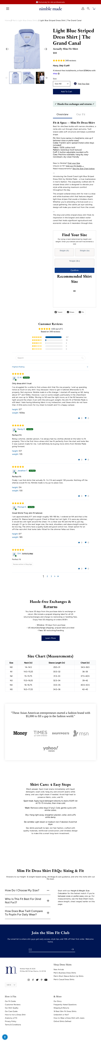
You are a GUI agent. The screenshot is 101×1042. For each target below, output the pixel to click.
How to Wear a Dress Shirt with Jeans (69, 1018)
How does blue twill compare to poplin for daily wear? (24, 912)
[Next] (45, 49)
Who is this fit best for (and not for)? (23, 900)
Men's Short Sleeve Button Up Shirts (68, 976)
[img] (18, 374)
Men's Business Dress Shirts (65, 973)
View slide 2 (14, 69)
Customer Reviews (12, 1004)
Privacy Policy (10, 1021)
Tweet (59, 312)
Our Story (58, 1001)
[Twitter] (37, 980)
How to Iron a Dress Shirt (15, 1015)
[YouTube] (45, 980)
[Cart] (94, 8)
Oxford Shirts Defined (62, 1021)
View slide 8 (35, 69)
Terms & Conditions (13, 1025)
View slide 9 (39, 69)
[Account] (83, 8)
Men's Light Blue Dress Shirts (25, 20)
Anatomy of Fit (11, 1018)
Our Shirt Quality (11, 1008)
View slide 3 (18, 69)
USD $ (9, 985)
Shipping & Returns (61, 1008)
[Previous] (7, 49)
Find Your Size (83, 84)
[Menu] (7, 8)
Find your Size (74, 163)
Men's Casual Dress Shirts (64, 979)
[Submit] (72, 949)
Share (72, 312)
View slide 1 (11, 69)
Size (55, 79)
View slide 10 (42, 69)
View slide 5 (25, 69)
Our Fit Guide (10, 1001)
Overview (62, 114)
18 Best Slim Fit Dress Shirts (65, 1011)
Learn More (50, 638)
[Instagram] (28, 980)
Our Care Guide (11, 1011)
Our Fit (80, 114)
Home (7, 20)
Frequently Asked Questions (65, 1004)
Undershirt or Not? (61, 1015)
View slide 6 (28, 69)
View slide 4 (21, 69)
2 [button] (47, 576)
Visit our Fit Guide (74, 166)
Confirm (75, 270)
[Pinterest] (41, 980)
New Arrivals (59, 969)
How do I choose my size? (22, 890)
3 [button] (51, 576)
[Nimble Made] (50, 8)
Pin (83, 312)
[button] (88, 8)
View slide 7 (32, 69)
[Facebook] (32, 980)
